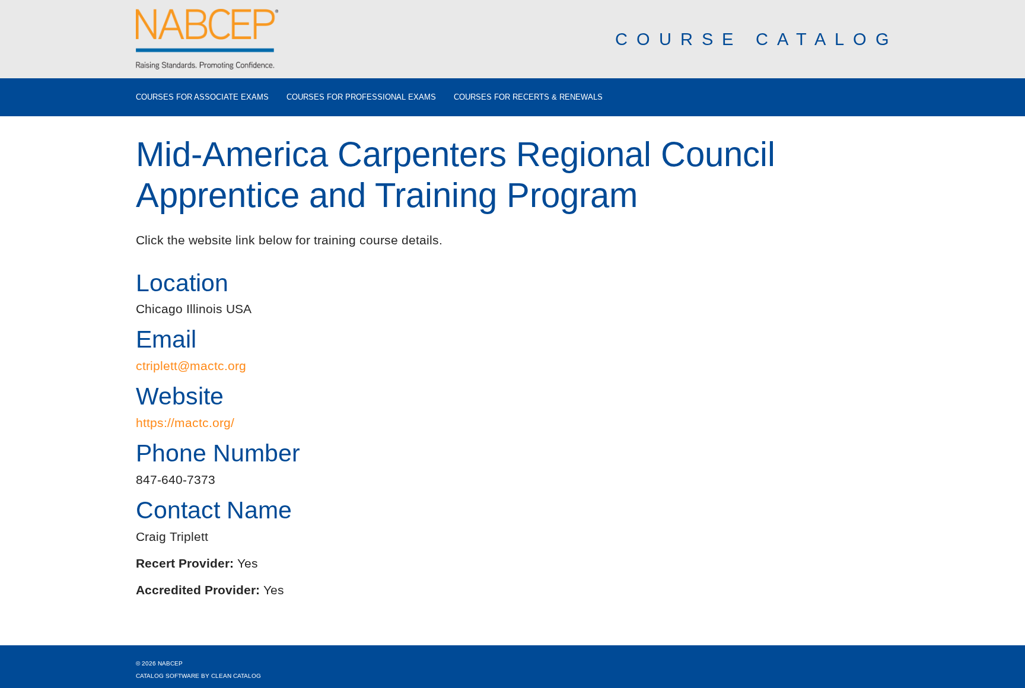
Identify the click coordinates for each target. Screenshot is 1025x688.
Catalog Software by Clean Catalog (198, 676)
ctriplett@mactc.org (191, 365)
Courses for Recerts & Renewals (528, 97)
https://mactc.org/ (185, 422)
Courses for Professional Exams (361, 97)
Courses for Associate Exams (202, 97)
